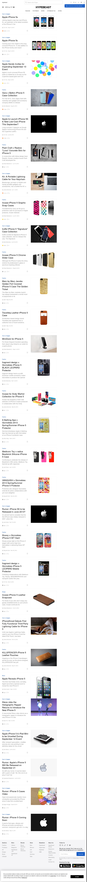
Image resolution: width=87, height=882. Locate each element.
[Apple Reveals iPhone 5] (44, 684)
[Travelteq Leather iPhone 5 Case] (44, 319)
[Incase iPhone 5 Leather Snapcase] (44, 601)
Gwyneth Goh (7, 496)
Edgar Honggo (7, 804)
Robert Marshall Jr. (8, 163)
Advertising (51, 857)
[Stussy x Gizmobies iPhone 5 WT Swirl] (44, 543)
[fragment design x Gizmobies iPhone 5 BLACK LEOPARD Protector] (44, 372)
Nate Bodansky (7, 242)
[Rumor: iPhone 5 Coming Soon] (44, 824)
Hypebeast (42, 845)
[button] (19, 31)
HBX (40, 852)
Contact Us (51, 862)
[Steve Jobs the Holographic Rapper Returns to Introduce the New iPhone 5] (44, 711)
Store (60, 11)
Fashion (27, 11)
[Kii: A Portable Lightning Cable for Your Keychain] (44, 183)
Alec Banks (6, 749)
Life (31, 849)
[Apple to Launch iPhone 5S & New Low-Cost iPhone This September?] (44, 127)
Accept (77, 876)
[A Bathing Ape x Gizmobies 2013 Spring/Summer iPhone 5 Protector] (44, 429)
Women (32, 847)
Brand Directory (23, 849)
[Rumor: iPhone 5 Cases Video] (44, 798)
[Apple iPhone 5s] (44, 22)
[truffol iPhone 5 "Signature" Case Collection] (44, 235)
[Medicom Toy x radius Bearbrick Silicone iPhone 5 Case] (44, 459)
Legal (49, 859)
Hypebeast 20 (14, 854)
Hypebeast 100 (14, 850)
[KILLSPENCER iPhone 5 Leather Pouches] (44, 659)
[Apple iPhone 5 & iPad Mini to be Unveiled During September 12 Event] (44, 741)
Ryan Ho (6, 720)
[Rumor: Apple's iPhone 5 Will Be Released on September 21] (44, 770)
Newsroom (51, 849)
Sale (31, 856)
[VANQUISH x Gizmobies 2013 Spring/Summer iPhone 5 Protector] (44, 488)
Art (3, 849)
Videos (13, 845)
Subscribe (80, 854)
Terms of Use (76, 858)
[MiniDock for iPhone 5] (44, 344)
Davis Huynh (7, 689)
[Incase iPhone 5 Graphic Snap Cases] (44, 209)
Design (4, 592)
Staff (5, 299)
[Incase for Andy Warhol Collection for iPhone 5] (44, 400)
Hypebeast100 (51, 11)
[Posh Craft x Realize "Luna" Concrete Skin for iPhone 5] (44, 156)
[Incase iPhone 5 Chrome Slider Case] (44, 261)
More (43, 11)
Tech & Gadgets (6, 14)
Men (31, 845)
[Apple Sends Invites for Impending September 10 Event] (44, 72)
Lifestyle (4, 856)
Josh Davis (6, 467)
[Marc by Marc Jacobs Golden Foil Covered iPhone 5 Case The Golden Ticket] (44, 290)
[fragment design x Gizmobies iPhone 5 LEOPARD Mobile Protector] (44, 573)
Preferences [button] (24, 877)
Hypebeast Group (51, 846)
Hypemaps (42, 847)
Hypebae (41, 849)
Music (3, 675)
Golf (31, 852)
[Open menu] (3, 7)
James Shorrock (7, 189)
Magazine (14, 847)
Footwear (36, 11)
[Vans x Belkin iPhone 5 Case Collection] (44, 99)
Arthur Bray (6, 438)
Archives (32, 854)
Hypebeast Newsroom (9, 778)
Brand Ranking (23, 846)
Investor (50, 855)
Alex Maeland (7, 106)
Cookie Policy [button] (53, 875)
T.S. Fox (5, 27)
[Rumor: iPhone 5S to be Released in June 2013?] (44, 515)
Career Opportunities (52, 852)
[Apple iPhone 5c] (44, 46)
